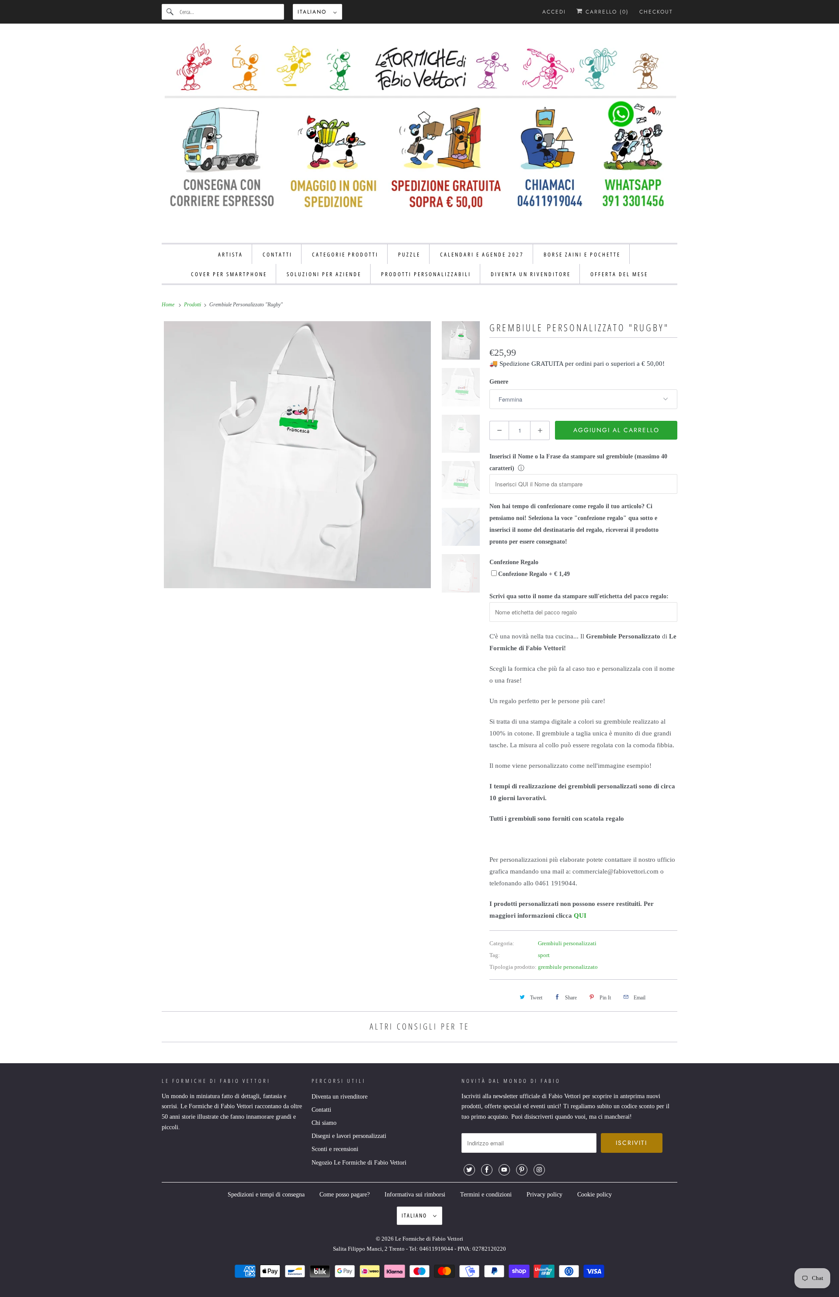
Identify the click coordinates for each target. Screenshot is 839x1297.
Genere (498, 381)
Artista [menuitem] (230, 254)
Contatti (321, 1109)
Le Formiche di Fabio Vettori (429, 1238)
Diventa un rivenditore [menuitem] (531, 274)
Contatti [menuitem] (277, 254)
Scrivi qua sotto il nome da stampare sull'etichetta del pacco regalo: (579, 596)
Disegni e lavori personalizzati (349, 1136)
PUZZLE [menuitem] (409, 254)
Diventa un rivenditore (339, 1096)
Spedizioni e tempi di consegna (266, 1194)
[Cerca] (170, 12)
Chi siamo (324, 1123)
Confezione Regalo (513, 562)
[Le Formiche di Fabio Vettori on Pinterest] (521, 1170)
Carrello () (606, 12)
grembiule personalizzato (568, 967)
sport (544, 955)
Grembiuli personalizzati (567, 943)
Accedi (554, 12)
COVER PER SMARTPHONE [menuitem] (229, 274)
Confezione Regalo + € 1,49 (534, 574)
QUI (580, 915)
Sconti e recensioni (335, 1149)
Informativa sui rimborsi (415, 1194)
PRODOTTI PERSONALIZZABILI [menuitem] (426, 274)
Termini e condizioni (486, 1194)
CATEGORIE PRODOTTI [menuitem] (345, 254)
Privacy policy (544, 1194)
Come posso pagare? (344, 1194)
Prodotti (193, 305)
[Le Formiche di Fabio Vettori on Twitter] (469, 1170)
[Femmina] (297, 454)
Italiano (313, 12)
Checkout (656, 12)
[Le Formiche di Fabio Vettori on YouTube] (504, 1170)
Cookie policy (594, 1194)
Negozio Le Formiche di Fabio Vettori (359, 1162)
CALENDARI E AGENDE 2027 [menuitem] (482, 254)
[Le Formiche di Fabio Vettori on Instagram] (539, 1170)
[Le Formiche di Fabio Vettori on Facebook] (486, 1170)
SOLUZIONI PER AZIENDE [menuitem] (324, 274)
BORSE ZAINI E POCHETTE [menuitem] (582, 254)
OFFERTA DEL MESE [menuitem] (619, 274)
